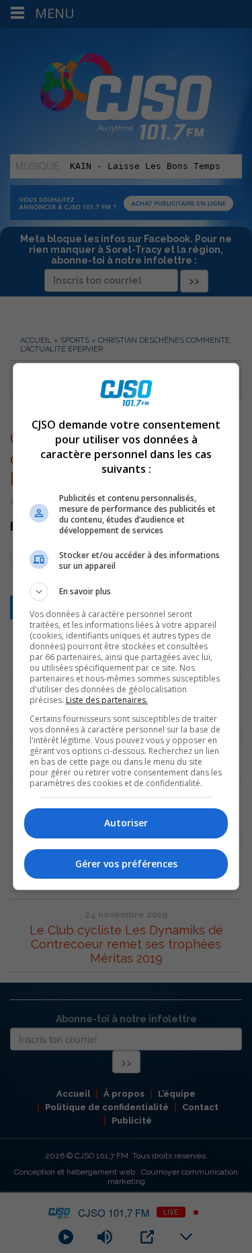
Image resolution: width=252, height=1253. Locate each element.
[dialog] (126, 626)
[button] (126, 591)
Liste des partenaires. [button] (107, 700)
